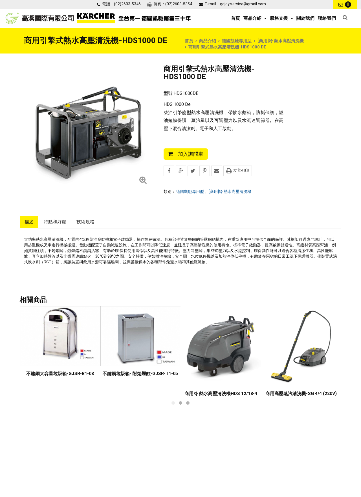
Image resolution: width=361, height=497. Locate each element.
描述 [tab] (29, 221)
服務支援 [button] (279, 18)
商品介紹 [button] (252, 18)
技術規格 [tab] (85, 221)
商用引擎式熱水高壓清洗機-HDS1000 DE (227, 47)
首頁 (235, 18)
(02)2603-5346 (127, 4)
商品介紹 (207, 40)
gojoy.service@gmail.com (243, 4)
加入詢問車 (190, 154)
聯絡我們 (327, 18)
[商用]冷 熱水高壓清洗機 (280, 40)
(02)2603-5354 (178, 4)
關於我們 (305, 18)
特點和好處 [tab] (55, 221)
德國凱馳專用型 (237, 40)
